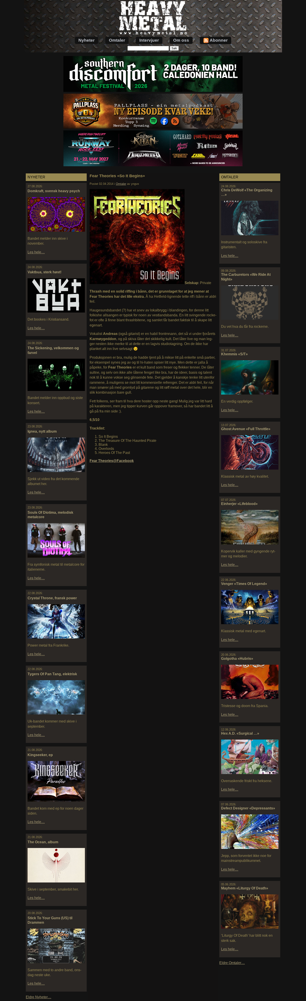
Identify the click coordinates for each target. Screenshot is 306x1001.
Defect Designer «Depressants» (248, 808)
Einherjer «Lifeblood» (239, 504)
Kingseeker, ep (40, 755)
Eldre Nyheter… (38, 997)
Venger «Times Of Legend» (244, 584)
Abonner (219, 40)
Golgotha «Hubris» (237, 658)
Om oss (181, 40)
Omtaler (117, 40)
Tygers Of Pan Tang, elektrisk (52, 674)
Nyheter (86, 40)
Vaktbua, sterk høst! (44, 272)
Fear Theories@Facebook (112, 461)
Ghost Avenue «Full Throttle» (245, 429)
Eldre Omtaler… (232, 963)
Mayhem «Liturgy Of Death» (244, 888)
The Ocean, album (43, 842)
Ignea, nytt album (42, 431)
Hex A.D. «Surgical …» (240, 733)
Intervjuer (149, 40)
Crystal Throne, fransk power (52, 598)
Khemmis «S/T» (234, 354)
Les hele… (36, 252)
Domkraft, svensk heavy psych (54, 191)
